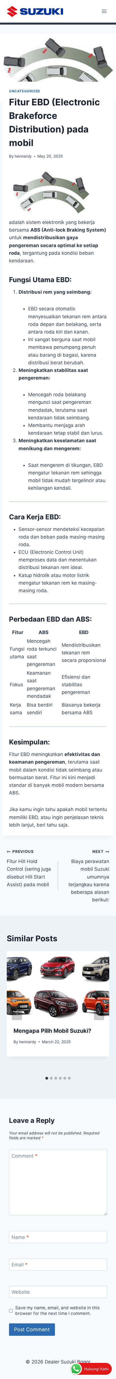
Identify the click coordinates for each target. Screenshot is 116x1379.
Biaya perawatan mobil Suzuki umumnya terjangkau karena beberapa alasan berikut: (88, 876)
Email (20, 1264)
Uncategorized (24, 91)
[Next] (99, 1012)
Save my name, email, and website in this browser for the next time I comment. (57, 1310)
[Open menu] (104, 11)
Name (20, 1237)
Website (21, 1292)
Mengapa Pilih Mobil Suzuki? (52, 1030)
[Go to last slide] (17, 1012)
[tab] (46, 1078)
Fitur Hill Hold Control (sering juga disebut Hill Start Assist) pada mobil (29, 868)
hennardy (23, 156)
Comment (24, 1156)
